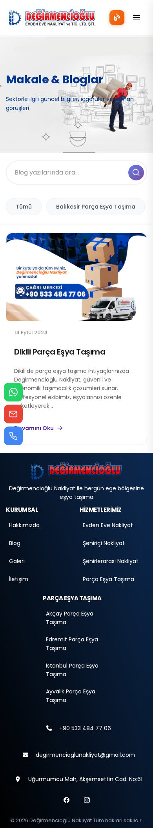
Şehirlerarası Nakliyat (110, 561)
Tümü (24, 207)
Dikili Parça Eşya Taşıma (59, 351)
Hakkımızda (24, 525)
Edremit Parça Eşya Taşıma (72, 643)
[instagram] (86, 800)
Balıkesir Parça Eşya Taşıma (95, 207)
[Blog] (116, 17)
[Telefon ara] (13, 436)
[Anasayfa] (76, 470)
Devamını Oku (34, 428)
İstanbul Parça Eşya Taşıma (72, 670)
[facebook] (66, 800)
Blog (14, 543)
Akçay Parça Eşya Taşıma (69, 618)
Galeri (17, 561)
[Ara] (136, 172)
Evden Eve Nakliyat (108, 525)
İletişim (18, 579)
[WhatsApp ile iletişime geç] (13, 392)
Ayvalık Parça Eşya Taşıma (70, 696)
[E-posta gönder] (13, 414)
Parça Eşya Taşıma (108, 579)
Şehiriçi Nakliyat (104, 543)
